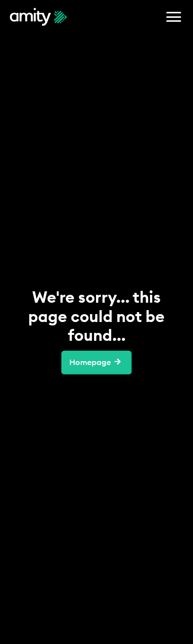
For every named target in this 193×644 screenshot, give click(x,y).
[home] (38, 17)
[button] (173, 17)
